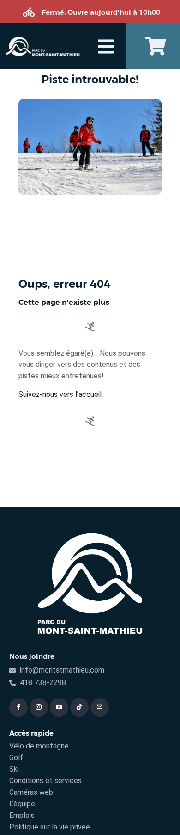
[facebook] (18, 707)
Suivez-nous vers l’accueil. (60, 394)
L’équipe (22, 803)
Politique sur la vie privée (49, 827)
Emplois (22, 815)
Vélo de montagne (39, 746)
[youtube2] (59, 707)
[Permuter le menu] (106, 46)
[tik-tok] (79, 707)
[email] (99, 707)
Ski (14, 769)
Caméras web (31, 792)
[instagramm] (39, 707)
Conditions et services (45, 780)
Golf (16, 757)
